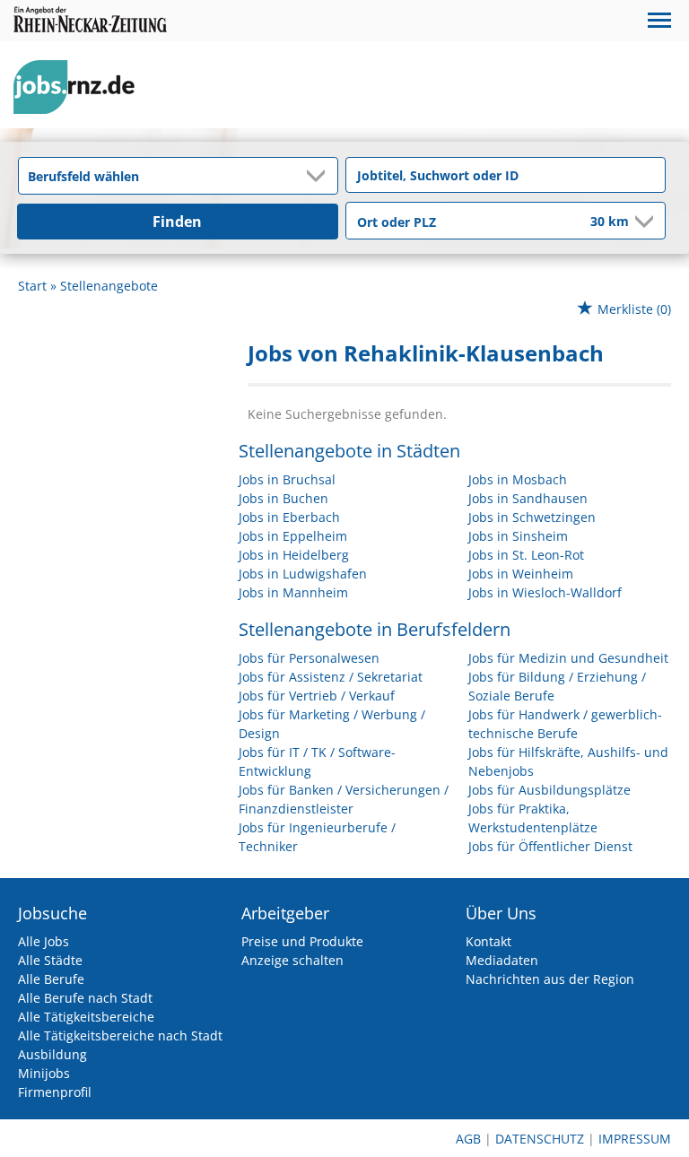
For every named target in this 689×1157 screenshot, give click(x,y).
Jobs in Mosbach (517, 479)
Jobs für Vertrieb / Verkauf (317, 695)
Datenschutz (539, 1138)
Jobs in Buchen (283, 498)
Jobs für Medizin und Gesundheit (568, 657)
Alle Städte (50, 960)
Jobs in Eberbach (289, 517)
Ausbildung (52, 1054)
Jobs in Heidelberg (294, 554)
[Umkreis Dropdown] (642, 221)
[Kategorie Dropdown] (319, 176)
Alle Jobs (43, 941)
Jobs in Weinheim (520, 573)
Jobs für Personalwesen (309, 657)
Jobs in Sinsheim (518, 535)
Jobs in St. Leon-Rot (526, 554)
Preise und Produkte (302, 941)
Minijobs (44, 1073)
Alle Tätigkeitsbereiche (86, 1016)
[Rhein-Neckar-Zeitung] (80, 87)
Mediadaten (502, 960)
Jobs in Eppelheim (293, 535)
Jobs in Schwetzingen (532, 517)
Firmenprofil (55, 1091)
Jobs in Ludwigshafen (303, 573)
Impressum (634, 1138)
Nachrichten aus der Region (550, 978)
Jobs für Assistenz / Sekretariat (331, 676)
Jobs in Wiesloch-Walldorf (545, 592)
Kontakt (488, 941)
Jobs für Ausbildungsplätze (549, 789)
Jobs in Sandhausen (528, 498)
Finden (177, 221)
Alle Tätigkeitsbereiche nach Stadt (120, 1035)
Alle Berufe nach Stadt (85, 997)
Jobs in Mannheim (293, 592)
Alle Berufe (51, 978)
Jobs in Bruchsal (287, 479)
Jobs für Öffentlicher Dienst (550, 846)
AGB (468, 1138)
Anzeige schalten (292, 960)
